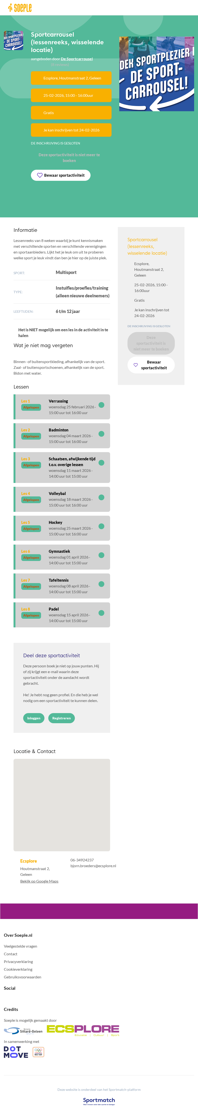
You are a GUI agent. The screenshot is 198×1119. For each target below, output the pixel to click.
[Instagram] (13, 998)
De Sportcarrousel (77, 58)
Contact (10, 953)
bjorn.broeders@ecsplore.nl (93, 865)
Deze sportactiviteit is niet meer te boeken (69, 157)
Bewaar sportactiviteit (64, 175)
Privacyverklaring (18, 961)
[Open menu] (188, 7)
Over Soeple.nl (18, 935)
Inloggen (33, 718)
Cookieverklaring (18, 969)
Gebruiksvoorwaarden (22, 977)
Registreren (61, 718)
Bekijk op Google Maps (39, 881)
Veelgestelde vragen (20, 946)
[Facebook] (6, 998)
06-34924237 (82, 860)
